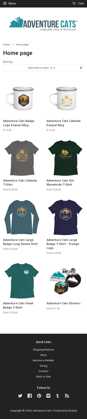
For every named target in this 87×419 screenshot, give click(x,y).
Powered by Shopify (65, 410)
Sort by (8, 62)
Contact (43, 371)
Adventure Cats (42, 410)
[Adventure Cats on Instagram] (48, 396)
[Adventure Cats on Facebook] (29, 396)
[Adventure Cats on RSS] (67, 396)
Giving (43, 365)
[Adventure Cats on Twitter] (20, 396)
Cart (80, 3)
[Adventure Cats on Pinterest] (39, 396)
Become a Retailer (43, 360)
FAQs (43, 355)
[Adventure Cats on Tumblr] (57, 396)
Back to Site (43, 376)
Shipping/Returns (43, 349)
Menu (12, 3)
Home (6, 44)
